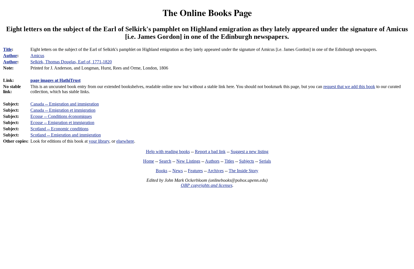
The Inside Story (243, 170)
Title (7, 49)
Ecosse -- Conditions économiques (61, 116)
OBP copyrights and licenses (206, 185)
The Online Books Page (207, 12)
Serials (265, 161)
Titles (229, 161)
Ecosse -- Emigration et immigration (62, 122)
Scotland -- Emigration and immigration (65, 135)
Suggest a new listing (249, 151)
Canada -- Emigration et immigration (62, 110)
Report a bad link (210, 151)
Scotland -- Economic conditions (59, 128)
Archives (216, 170)
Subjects (246, 161)
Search (165, 161)
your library (99, 141)
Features (195, 170)
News (177, 170)
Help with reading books (168, 151)
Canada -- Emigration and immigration (64, 104)
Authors (212, 161)
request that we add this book (349, 86)
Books (161, 170)
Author (10, 55)
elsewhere (125, 141)
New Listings (188, 161)
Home (148, 161)
